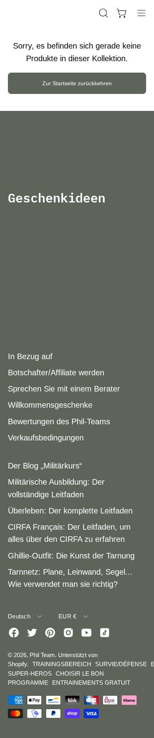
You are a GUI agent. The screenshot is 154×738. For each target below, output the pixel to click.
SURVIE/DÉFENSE (121, 664)
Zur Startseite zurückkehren (77, 83)
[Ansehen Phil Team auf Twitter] (32, 633)
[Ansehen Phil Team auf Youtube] (86, 633)
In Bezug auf (30, 356)
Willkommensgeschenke (50, 405)
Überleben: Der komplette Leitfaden (70, 510)
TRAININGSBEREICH (61, 664)
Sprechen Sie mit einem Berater (64, 388)
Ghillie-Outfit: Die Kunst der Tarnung (71, 555)
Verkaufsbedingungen (46, 437)
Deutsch (19, 616)
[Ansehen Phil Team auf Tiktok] (105, 633)
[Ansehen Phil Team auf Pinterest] (50, 633)
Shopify (17, 664)
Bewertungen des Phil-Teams (59, 421)
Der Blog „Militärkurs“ (45, 465)
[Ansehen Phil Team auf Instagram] (68, 633)
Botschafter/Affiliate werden (56, 372)
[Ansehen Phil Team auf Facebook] (14, 633)
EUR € (67, 616)
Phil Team (42, 655)
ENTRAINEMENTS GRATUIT (91, 682)
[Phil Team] (47, 13)
